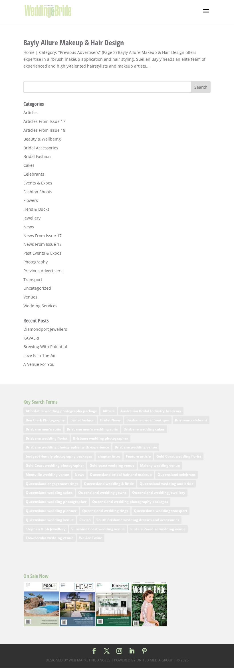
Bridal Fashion (37, 156)
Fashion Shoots (37, 191)
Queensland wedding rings (105, 510)
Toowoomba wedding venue (49, 537)
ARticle (109, 411)
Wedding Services (40, 305)
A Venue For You (39, 364)
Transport (32, 279)
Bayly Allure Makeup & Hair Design (73, 42)
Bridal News (110, 420)
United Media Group (154, 660)
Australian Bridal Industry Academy (150, 411)
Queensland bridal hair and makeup (121, 474)
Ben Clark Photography (45, 420)
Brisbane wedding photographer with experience (67, 447)
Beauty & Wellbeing (42, 139)
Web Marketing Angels (89, 660)
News (28, 227)
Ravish (85, 519)
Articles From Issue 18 (44, 130)
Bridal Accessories (40, 148)
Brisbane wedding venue (136, 447)
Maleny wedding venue (160, 465)
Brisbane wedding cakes (144, 429)
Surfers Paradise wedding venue (157, 529)
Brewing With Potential (45, 346)
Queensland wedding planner (51, 510)
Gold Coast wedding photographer (55, 465)
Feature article (138, 456)
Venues (30, 297)
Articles (30, 112)
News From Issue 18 (42, 244)
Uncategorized (37, 288)
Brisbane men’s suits (43, 429)
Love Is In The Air (39, 355)
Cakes (29, 165)
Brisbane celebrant (191, 420)
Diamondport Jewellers (45, 329)
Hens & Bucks (36, 209)
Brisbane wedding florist (46, 438)
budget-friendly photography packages (59, 456)
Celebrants (33, 174)
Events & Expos (37, 183)
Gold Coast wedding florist (178, 456)
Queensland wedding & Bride (109, 483)
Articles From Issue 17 (44, 121)
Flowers (30, 200)
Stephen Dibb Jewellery (46, 529)
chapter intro (109, 456)
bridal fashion (82, 420)
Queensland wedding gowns (102, 492)
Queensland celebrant (176, 474)
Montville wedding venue (47, 474)
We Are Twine (90, 537)
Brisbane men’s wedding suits (92, 429)
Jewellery (32, 218)
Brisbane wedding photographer (100, 438)
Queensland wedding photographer (56, 501)
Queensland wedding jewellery (158, 492)
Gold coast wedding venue (112, 465)
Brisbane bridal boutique (147, 420)
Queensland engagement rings (52, 483)
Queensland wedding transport (160, 510)
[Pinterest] (144, 651)
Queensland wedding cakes (49, 492)
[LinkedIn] (132, 651)
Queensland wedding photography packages (130, 501)
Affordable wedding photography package (61, 411)
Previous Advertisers (42, 270)
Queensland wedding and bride (166, 483)
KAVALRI (31, 338)
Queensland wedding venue (50, 519)
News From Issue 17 (42, 235)
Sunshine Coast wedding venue (98, 529)
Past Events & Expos (42, 253)
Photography (35, 262)
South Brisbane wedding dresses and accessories (137, 519)
